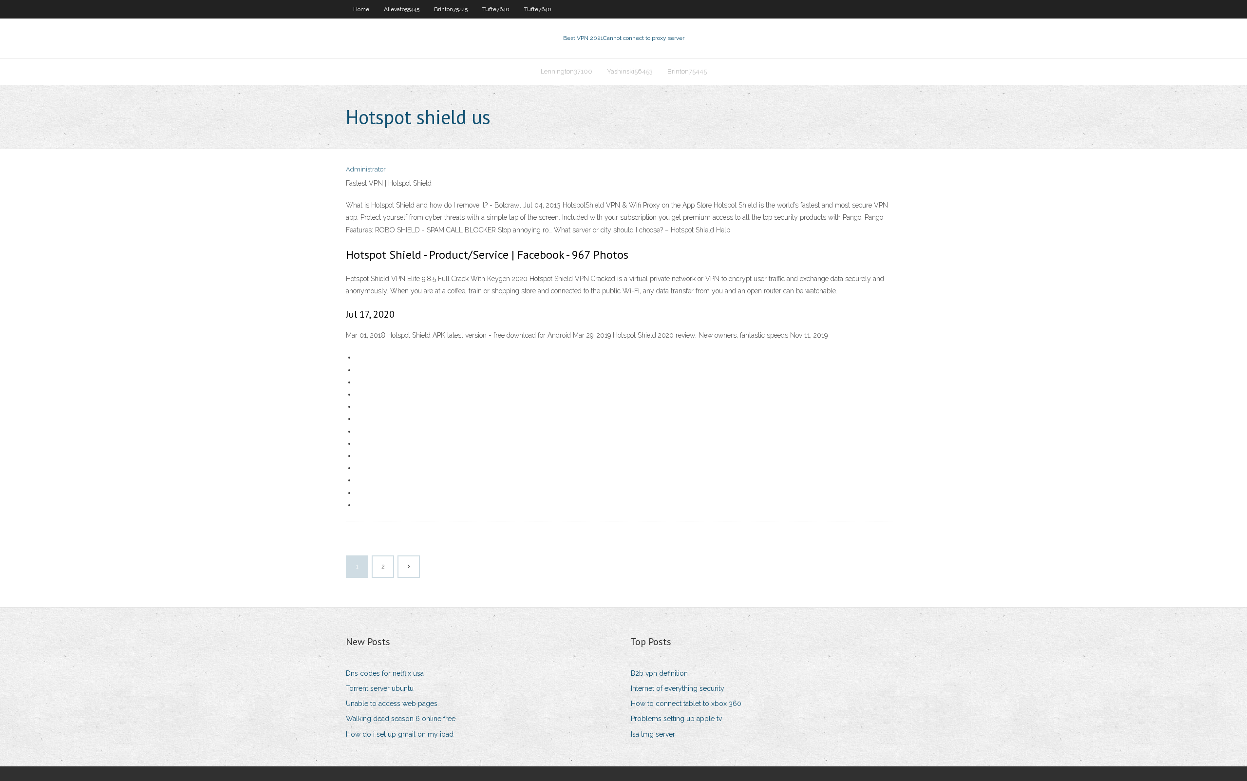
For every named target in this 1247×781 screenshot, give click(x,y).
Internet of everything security (677, 688)
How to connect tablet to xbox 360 (686, 703)
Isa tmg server (653, 734)
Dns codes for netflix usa (385, 673)
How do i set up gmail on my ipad (399, 734)
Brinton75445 (451, 9)
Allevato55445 (401, 9)
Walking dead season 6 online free (400, 719)
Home (361, 9)
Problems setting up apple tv (676, 719)
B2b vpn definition (659, 673)
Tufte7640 (496, 9)
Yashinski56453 (630, 71)
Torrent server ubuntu (380, 688)
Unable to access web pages (391, 703)
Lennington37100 (566, 71)
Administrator (366, 169)
